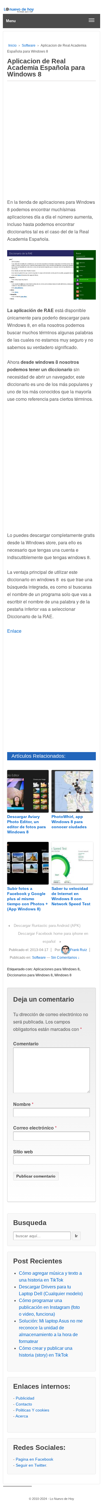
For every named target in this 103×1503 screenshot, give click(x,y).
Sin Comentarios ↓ (65, 958)
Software (28, 45)
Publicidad (25, 1398)
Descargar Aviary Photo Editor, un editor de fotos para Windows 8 (26, 824)
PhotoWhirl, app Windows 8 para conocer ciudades (69, 821)
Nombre (22, 1104)
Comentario (26, 1043)
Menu (11, 21)
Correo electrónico (33, 1127)
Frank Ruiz (78, 950)
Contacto (24, 1404)
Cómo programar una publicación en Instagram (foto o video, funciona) (49, 1307)
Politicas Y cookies (32, 1410)
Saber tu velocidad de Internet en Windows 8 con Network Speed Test (71, 896)
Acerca (21, 1416)
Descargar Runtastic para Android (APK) (47, 925)
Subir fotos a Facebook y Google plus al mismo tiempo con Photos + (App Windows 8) (27, 899)
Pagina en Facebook (34, 1459)
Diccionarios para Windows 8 (30, 975)
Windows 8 (63, 975)
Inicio (12, 45)
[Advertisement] (51, 138)
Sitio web (23, 1151)
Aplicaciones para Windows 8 (56, 969)
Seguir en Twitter (31, 1465)
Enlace (14, 631)
